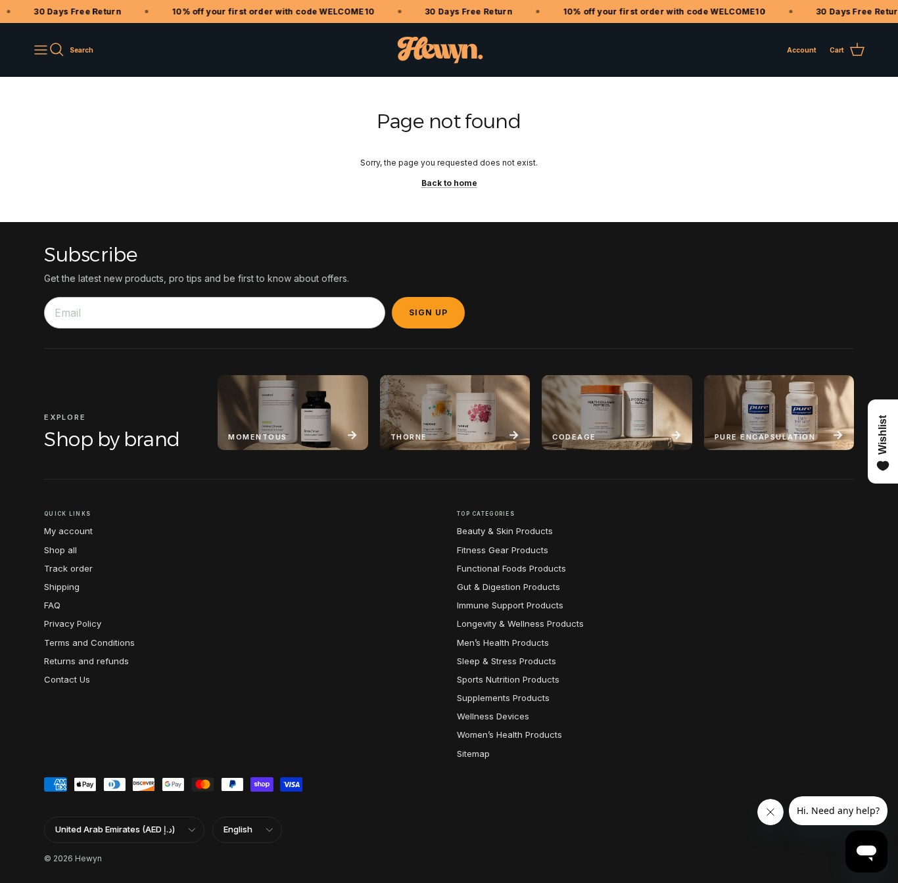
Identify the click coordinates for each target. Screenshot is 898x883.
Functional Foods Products (511, 568)
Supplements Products (503, 697)
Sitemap (473, 753)
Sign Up (428, 312)
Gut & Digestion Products (508, 586)
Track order (68, 568)
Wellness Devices (493, 716)
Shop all (60, 550)
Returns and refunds (86, 661)
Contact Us (67, 679)
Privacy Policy (72, 623)
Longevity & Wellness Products (520, 623)
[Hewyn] (440, 50)
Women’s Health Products (509, 734)
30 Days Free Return (71, 11)
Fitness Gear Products (502, 550)
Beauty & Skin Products (505, 531)
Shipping (62, 586)
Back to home (449, 183)
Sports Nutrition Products (508, 679)
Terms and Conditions (89, 642)
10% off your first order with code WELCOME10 (267, 11)
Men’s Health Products (503, 642)
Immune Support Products (510, 605)
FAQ (52, 605)
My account (68, 531)
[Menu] (41, 49)
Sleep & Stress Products (506, 661)
